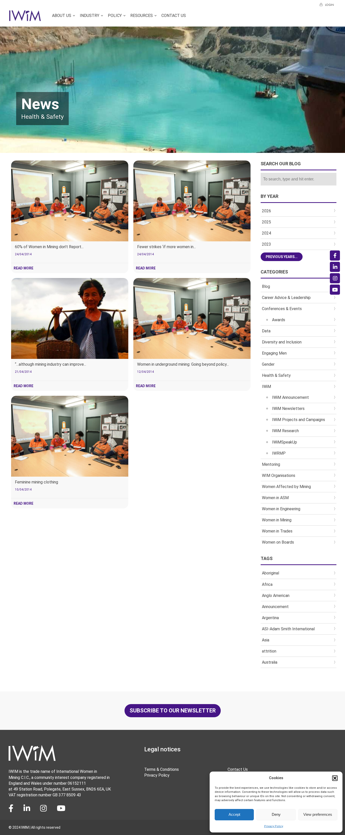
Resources (141, 15)
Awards (278, 319)
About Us (61, 15)
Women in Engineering (281, 508)
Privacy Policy (273, 826)
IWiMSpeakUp (284, 442)
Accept (234, 814)
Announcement (275, 606)
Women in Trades (277, 531)
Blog (266, 286)
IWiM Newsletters (288, 408)
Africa (267, 584)
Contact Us (173, 15)
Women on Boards (278, 542)
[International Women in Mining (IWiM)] (25, 18)
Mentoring (271, 464)
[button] (334, 778)
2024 (266, 233)
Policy (115, 15)
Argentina (270, 617)
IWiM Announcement (290, 397)
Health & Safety (276, 375)
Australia (269, 662)
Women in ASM (275, 497)
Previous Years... (282, 257)
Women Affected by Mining (286, 486)
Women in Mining (276, 520)
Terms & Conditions (161, 769)
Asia (265, 640)
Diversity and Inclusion (282, 342)
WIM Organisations (278, 475)
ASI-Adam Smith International (288, 629)
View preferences (317, 814)
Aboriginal (270, 573)
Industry (89, 15)
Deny (276, 814)
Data (266, 331)
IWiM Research (285, 430)
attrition (269, 651)
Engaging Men (274, 353)
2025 (266, 222)
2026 (266, 210)
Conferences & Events (282, 308)
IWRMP (279, 453)
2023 (266, 244)
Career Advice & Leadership (286, 297)
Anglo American (275, 595)
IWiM (266, 386)
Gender (268, 364)
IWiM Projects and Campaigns (298, 419)
